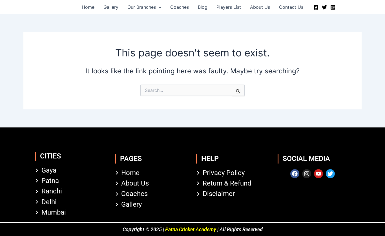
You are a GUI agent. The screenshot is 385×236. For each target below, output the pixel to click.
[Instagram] (332, 7)
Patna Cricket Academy (190, 229)
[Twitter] (324, 7)
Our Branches (141, 7)
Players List (228, 7)
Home (88, 7)
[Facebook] (315, 7)
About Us (260, 7)
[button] (158, 7)
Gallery (110, 7)
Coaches (179, 7)
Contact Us (291, 7)
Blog (202, 7)
